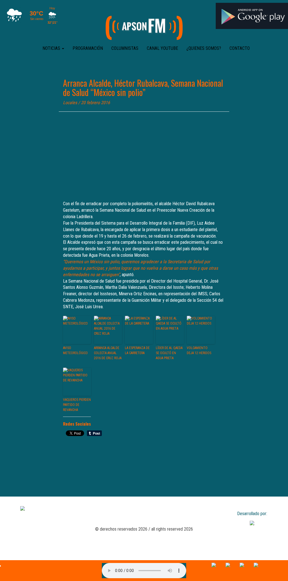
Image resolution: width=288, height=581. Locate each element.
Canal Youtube (162, 48)
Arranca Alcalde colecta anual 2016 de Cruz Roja (108, 353)
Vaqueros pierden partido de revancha (77, 405)
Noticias (51, 48)
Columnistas (124, 48)
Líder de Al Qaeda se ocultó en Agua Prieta (169, 353)
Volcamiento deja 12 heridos (199, 350)
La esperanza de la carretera (137, 350)
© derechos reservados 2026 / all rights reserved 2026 (144, 529)
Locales (70, 102)
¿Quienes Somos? (203, 48)
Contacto (240, 48)
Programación (88, 48)
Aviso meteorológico (75, 350)
